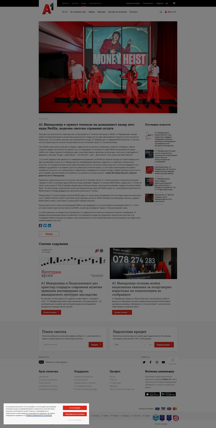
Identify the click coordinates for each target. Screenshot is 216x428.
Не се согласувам (75, 420)
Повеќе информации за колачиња (38, 415)
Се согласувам (75, 408)
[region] (46, 413)
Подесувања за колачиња (75, 414)
